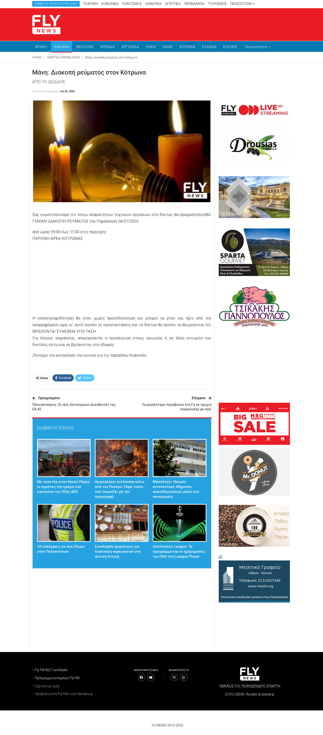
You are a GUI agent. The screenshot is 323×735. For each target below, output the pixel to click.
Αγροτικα (173, 4)
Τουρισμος (217, 4)
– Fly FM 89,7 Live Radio (50, 670)
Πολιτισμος (132, 4)
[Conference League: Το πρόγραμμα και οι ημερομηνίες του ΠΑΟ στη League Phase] (179, 523)
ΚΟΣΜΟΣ (230, 47)
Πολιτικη (90, 4)
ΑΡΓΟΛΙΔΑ (130, 47)
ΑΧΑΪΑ (167, 47)
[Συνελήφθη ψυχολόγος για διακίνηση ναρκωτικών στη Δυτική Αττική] (122, 523)
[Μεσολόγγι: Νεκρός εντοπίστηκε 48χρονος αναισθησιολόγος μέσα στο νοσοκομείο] (179, 458)
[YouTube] (151, 677)
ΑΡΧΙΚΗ (41, 47)
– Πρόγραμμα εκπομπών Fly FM (55, 678)
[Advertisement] (206, 23)
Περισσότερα (241, 4)
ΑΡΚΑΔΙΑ (107, 47)
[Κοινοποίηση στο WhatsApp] (184, 677)
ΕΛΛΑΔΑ (209, 47)
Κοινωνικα (110, 4)
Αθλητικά (153, 4)
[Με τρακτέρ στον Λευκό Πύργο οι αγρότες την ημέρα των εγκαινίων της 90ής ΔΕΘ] (64, 458)
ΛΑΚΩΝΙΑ (61, 47)
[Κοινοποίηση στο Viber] (174, 677)
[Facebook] (141, 677)
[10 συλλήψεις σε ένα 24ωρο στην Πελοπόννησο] (64, 523)
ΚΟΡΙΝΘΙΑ (187, 47)
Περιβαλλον (194, 4)
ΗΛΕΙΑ (151, 47)
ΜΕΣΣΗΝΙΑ (85, 47)
